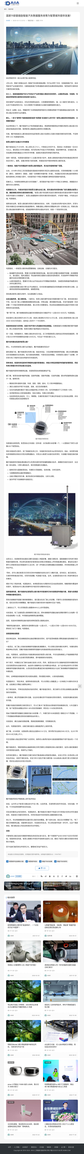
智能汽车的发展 (47, 861)
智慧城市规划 (32, 861)
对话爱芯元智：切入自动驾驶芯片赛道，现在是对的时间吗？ (60, 1045)
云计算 (63, 1147)
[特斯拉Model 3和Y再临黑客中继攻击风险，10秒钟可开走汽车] (23, 1031)
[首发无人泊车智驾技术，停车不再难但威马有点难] (60, 991)
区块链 (42, 1147)
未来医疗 (25, 1147)
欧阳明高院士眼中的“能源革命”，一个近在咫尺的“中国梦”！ (23, 926)
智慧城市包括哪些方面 (16, 861)
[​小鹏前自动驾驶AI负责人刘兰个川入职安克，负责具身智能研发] (60, 1111)
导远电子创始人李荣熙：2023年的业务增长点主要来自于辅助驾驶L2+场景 (23, 1006)
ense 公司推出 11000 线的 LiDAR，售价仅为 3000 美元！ (23, 1085)
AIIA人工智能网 (36, 1150)
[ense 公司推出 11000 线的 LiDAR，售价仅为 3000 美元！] (23, 1071)
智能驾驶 (30, 20)
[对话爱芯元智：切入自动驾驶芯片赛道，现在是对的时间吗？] (60, 1031)
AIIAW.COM (66, 1150)
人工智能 (16, 1147)
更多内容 (71, 1147)
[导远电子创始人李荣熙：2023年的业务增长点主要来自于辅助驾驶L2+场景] (23, 991)
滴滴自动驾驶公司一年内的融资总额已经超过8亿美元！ (60, 966)
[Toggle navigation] (78, 3)
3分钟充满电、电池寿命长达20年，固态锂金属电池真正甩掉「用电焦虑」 (23, 1125)
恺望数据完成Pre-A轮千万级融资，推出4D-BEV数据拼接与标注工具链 (59, 1085)
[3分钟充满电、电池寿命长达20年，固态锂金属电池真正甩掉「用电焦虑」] (23, 1111)
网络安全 (34, 1147)
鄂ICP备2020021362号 (54, 1150)
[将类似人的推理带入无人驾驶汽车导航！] (23, 951)
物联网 (49, 1147)
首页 (5, 9)
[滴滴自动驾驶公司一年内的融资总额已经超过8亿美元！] (60, 951)
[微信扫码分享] (41, 876)
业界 (9, 1147)
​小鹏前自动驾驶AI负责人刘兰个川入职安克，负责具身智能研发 (59, 1125)
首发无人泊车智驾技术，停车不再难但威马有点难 (60, 1006)
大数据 (56, 1147)
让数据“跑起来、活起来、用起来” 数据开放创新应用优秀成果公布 (60, 926)
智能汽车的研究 (62, 861)
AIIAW (8, 20)
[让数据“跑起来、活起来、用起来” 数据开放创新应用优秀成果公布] (60, 912)
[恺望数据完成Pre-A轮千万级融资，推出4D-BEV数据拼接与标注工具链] (60, 1071)
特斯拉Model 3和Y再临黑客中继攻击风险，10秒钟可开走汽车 (22, 1045)
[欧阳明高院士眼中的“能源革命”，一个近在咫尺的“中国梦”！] (23, 912)
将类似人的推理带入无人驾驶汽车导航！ (22, 965)
